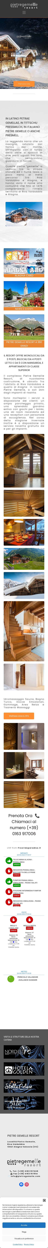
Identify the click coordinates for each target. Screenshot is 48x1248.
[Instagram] (26, 1184)
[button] (44, 1200)
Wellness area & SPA (19, 716)
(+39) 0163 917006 (28, 1171)
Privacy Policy (29, 1244)
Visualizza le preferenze (24, 1239)
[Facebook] (21, 1184)
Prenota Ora (24, 83)
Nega (24, 1232)
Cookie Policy (18, 1244)
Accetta (24, 1225)
